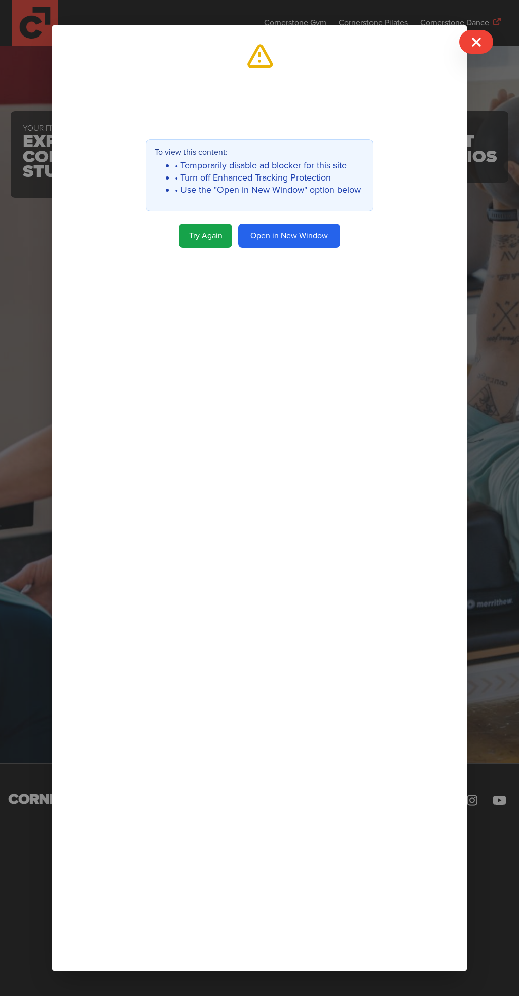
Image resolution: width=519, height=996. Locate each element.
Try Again (206, 236)
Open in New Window (289, 236)
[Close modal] (476, 42)
